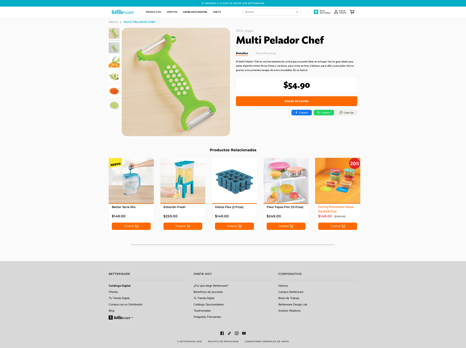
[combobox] (272, 12)
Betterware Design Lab (292, 304)
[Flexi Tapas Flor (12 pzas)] (286, 180)
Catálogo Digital (120, 285)
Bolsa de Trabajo (288, 298)
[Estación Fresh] (183, 180)
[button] (153, 12)
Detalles (242, 53)
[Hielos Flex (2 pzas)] (234, 180)
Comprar (129, 226)
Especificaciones (266, 53)
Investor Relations (289, 310)
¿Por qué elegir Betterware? (210, 285)
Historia (283, 285)
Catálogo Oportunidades (208, 304)
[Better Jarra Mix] (131, 180)
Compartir (303, 112)
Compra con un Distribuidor (126, 304)
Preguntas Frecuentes (207, 317)
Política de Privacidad (223, 341)
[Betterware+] (121, 317)
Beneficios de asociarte (208, 292)
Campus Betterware (290, 292)
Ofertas (113, 292)
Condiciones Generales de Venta (267, 341)
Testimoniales (202, 310)
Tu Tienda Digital (119, 298)
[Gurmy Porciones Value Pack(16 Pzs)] (337, 180)
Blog (111, 310)
